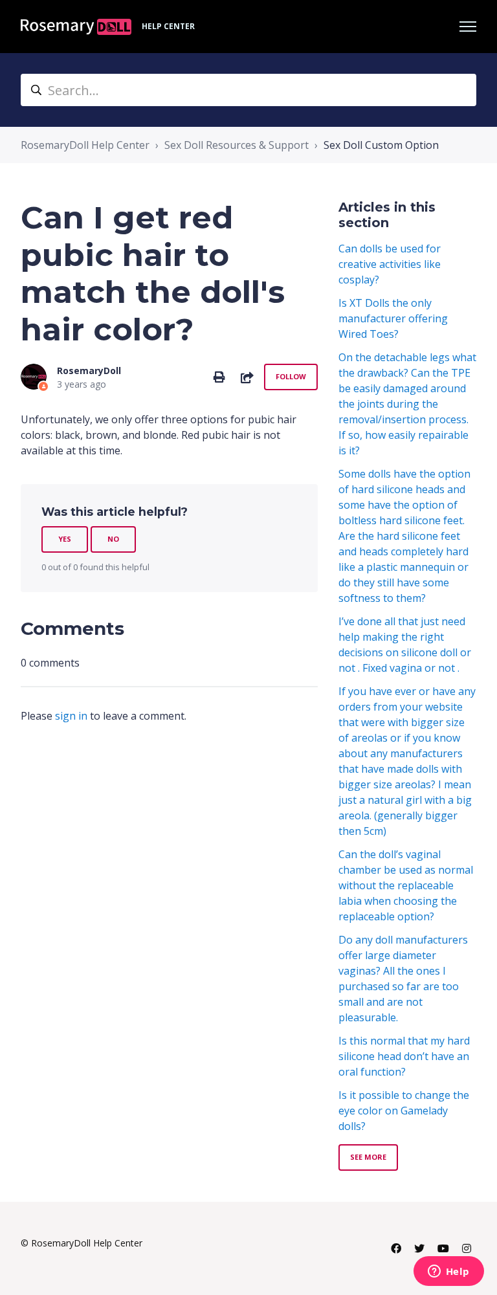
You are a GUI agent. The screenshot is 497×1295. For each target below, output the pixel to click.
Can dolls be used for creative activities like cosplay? (389, 264)
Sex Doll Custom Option (381, 145)
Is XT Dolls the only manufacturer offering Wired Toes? (393, 318)
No (113, 539)
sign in (71, 716)
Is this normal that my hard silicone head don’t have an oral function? (404, 1056)
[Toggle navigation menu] (467, 27)
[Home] (76, 27)
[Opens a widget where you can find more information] (448, 1272)
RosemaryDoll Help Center (85, 145)
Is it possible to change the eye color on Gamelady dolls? (403, 1110)
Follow (291, 376)
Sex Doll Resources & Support (236, 145)
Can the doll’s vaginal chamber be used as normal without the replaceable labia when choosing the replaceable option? (405, 885)
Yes (64, 539)
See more (368, 1157)
